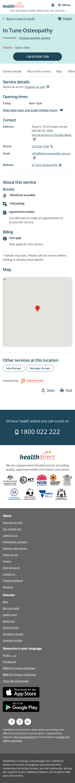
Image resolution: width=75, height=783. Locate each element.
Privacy (7, 561)
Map (59, 71)
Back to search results (20, 19)
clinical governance (24, 737)
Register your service (15, 548)
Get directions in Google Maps (52, 135)
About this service (39, 71)
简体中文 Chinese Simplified (19, 668)
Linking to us (10, 535)
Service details (12, 71)
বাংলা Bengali (9, 661)
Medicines (9, 621)
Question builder (13, 640)
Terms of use (10, 554)
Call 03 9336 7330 (37, 57)
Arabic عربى (10, 655)
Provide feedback (13, 580)
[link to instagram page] (19, 721)
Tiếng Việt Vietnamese (16, 681)
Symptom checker (13, 634)
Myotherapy (13, 368)
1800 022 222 (39, 431)
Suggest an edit (35, 87)
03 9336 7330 (40, 146)
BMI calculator (11, 608)
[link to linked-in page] (27, 721)
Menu (66, 5)
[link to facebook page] (11, 721)
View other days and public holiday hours (30, 110)
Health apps (10, 614)
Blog (5, 601)
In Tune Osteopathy (45, 165)
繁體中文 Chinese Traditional (19, 674)
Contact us (9, 574)
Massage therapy (40, 368)
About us (8, 587)
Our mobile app (12, 529)
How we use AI (11, 567)
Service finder (11, 627)
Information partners (15, 542)
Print (69, 390)
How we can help (13, 522)
